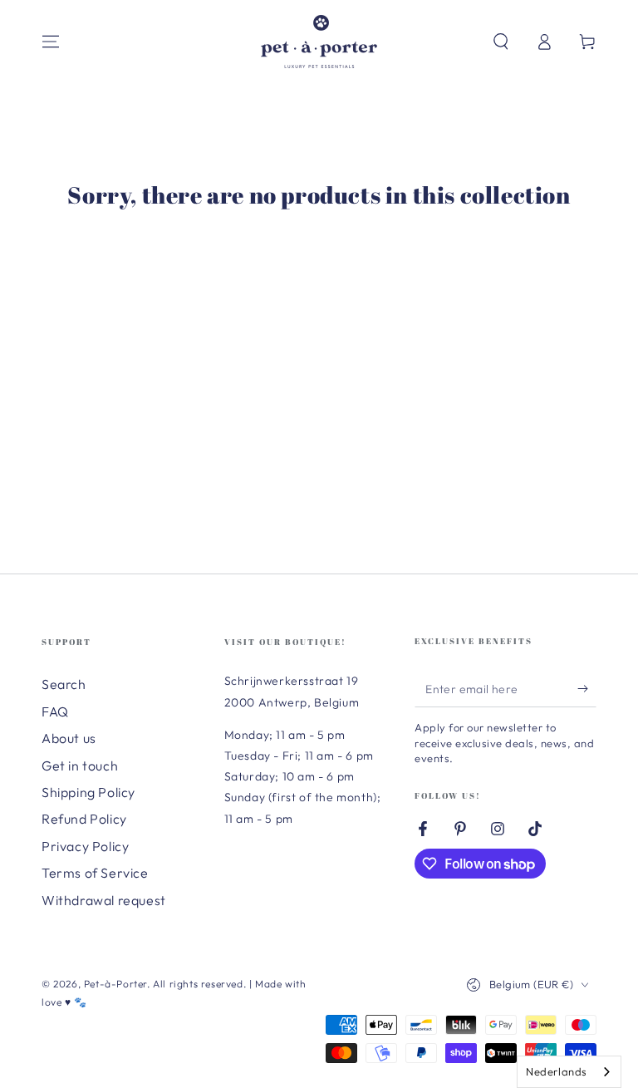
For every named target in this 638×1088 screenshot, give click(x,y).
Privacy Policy (85, 846)
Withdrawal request (104, 900)
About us (69, 738)
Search (64, 684)
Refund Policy (84, 818)
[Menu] (50, 41)
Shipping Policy (88, 792)
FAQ (55, 711)
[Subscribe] (586, 688)
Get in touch (80, 765)
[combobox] (569, 1072)
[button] (501, 41)
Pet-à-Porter (115, 983)
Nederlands (556, 1071)
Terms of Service (95, 872)
